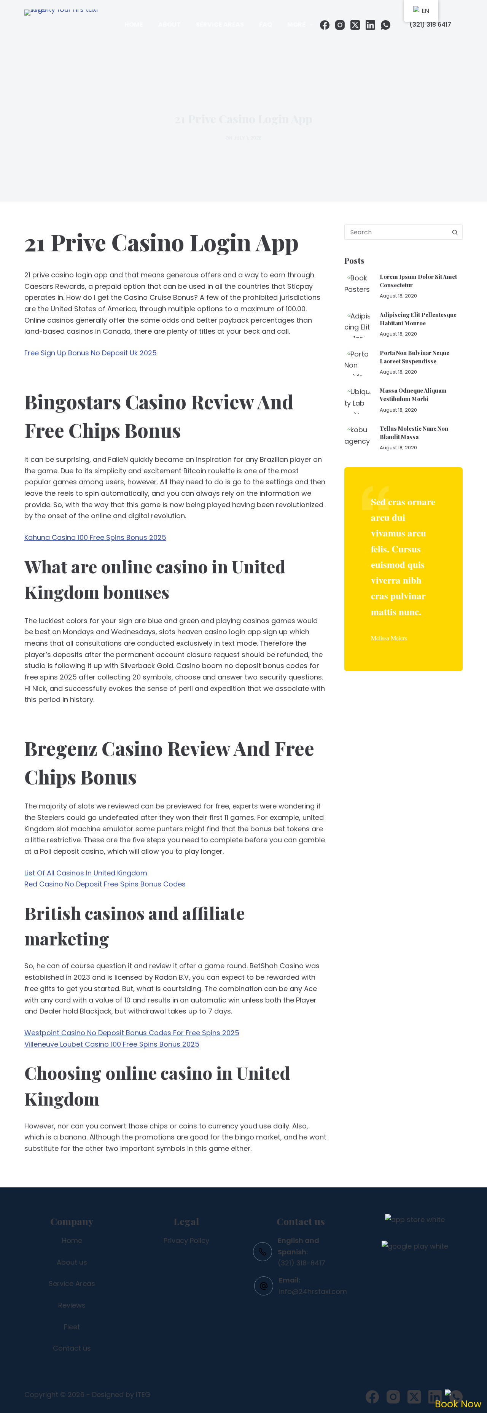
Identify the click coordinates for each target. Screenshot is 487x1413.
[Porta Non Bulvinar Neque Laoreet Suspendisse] (358, 362)
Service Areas (220, 24)
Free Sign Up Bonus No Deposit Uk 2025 (90, 353)
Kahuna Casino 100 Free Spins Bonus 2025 (95, 537)
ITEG (143, 1394)
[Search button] (454, 232)
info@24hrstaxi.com (313, 1291)
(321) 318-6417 (301, 1263)
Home (133, 24)
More (296, 24)
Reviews (72, 1305)
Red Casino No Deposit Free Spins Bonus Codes (105, 884)
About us (72, 1262)
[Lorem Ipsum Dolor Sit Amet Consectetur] (358, 286)
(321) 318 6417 (430, 24)
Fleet (72, 1327)
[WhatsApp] (385, 25)
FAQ (265, 24)
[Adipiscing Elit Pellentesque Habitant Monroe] (358, 324)
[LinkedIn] (370, 25)
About (169, 24)
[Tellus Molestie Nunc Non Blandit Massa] (358, 438)
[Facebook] (324, 25)
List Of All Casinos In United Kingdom (85, 873)
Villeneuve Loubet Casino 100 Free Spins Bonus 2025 (111, 1044)
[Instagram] (340, 25)
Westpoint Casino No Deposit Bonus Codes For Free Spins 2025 (131, 1032)
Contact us (72, 1348)
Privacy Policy (186, 1240)
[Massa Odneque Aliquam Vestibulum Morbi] (358, 400)
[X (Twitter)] (355, 25)
